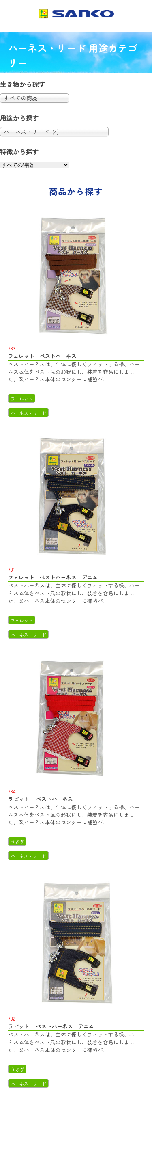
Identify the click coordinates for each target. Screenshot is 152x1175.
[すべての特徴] (34, 164)
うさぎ (17, 841)
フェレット (22, 398)
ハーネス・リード (28, 413)
